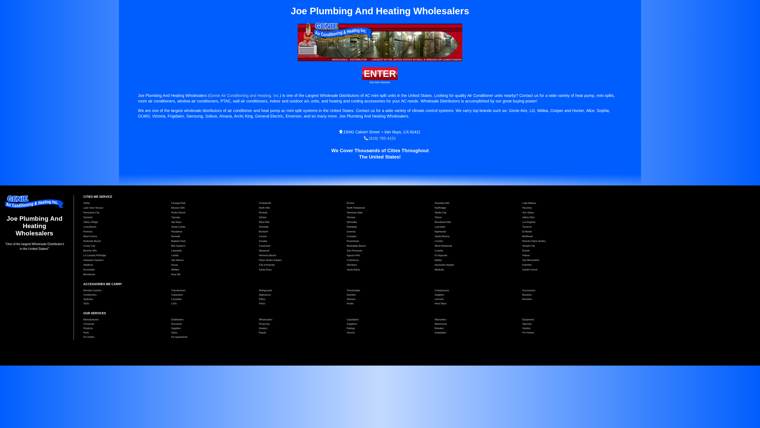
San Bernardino (530, 260)
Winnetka (352, 222)
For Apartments (179, 337)
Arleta (86, 203)
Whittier (175, 269)
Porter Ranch (178, 212)
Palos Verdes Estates (270, 260)
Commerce (353, 260)
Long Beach (89, 226)
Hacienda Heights (444, 265)
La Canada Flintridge (94, 255)
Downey (351, 231)
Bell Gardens (178, 246)
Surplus (526, 328)
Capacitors (177, 294)
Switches (88, 299)
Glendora (352, 265)
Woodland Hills (443, 222)
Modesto (439, 269)
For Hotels (88, 337)
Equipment (528, 319)
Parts (86, 332)
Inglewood (440, 231)
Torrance (527, 226)
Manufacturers (91, 319)
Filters (262, 299)
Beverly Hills (90, 250)
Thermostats (353, 290)
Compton (352, 236)
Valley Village (90, 222)
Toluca (438, 217)
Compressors (442, 290)
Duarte (526, 250)
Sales (174, 332)
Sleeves (351, 299)
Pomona (87, 231)
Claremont (264, 246)
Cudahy (439, 250)
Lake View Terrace (93, 207)
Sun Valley (528, 212)
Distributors (177, 319)
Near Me (175, 274)
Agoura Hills (353, 255)
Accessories (528, 290)
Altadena (88, 265)
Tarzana (351, 217)
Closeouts (88, 324)
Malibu (438, 260)
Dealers (263, 328)
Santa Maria (353, 269)
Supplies (439, 294)
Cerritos (439, 241)
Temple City (528, 246)
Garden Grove (530, 269)
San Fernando (354, 250)
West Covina (90, 236)
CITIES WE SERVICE (97, 196)
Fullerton (527, 265)
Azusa (174, 265)
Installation (440, 332)
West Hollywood (443, 246)
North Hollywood (356, 207)
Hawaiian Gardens (93, 260)
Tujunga (175, 217)
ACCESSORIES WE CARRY (102, 284)
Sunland (87, 217)
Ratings (351, 328)
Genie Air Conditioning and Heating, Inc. (245, 95)
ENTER (380, 73)
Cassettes (176, 299)
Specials (527, 324)
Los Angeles (529, 222)
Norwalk (175, 236)
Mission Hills (178, 207)
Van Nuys (176, 222)
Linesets (439, 299)
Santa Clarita (178, 226)
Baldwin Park (178, 241)
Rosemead (353, 241)
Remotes (527, 299)
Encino (350, 203)
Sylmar (262, 217)
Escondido (89, 269)
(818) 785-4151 (382, 138)
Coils (174, 303)
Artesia (526, 255)
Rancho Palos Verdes (534, 241)
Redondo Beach (92, 241)
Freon (262, 303)
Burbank (263, 231)
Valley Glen (528, 217)
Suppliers (352, 324)
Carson (263, 236)
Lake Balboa (529, 203)
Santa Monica (442, 236)
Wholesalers (265, 319)
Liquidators (353, 319)
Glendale (264, 226)
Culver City (89, 246)
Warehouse (441, 324)
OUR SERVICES (94, 313)
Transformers (178, 290)
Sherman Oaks (355, 212)
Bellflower (527, 236)
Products (88, 328)
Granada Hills (442, 203)
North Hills (264, 207)
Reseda (263, 212)
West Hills (264, 222)
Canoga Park (178, 203)
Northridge (440, 207)
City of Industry (267, 265)
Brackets (527, 294)
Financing (264, 324)
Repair (262, 332)
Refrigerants (265, 290)
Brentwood (89, 274)
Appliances (265, 294)
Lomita (175, 255)
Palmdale (352, 226)
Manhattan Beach (356, 246)
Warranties (440, 319)
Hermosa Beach (267, 255)
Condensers (90, 294)
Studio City (440, 212)
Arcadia (263, 241)
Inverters (351, 294)
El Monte (527, 231)
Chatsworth (265, 203)
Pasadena (176, 231)
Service (351, 332)
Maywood (264, 250)
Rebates (439, 328)
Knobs (350, 303)
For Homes (528, 332)
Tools (86, 303)
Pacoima (527, 207)
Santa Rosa (265, 269)
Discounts (176, 324)
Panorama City (91, 212)
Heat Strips (440, 303)
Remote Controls (92, 290)
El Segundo (441, 255)
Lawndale (176, 250)
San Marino (177, 260)
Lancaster (440, 226)
